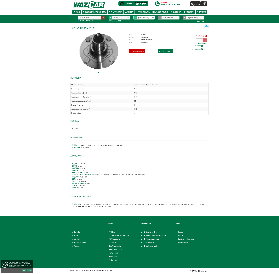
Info (29, 270)
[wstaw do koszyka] (205, 40)
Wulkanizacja (144, 12)
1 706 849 (103, 145)
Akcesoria (190, 12)
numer (82, 20)
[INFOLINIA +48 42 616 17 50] (158, 3)
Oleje (78, 12)
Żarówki (202, 12)
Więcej (76, 246)
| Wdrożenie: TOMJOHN (104, 270)
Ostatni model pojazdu (186, 239)
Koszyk (180, 235)
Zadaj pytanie (183, 242)
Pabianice (198, 49)
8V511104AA (96, 175)
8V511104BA (123, 175)
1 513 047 (81, 145)
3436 (80, 166)
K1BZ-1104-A (85, 147)
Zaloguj (180, 232)
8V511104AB (105, 175)
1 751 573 (111, 145)
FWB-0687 (83, 177)
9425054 (80, 179)
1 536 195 (96, 145)
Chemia (130, 12)
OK (103, 18)
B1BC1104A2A (132, 175)
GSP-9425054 (81, 181)
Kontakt (77, 232)
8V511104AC (114, 175)
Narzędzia (177, 12)
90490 (87, 183)
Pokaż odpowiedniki (137, 51)
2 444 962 (118, 145)
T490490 (80, 188)
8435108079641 (78, 129)
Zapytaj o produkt (165, 51)
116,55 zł (201, 36)
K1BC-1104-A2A (143, 175)
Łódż (199, 46)
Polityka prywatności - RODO (156, 235)
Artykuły (77, 239)
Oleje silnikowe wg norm (95, 12)
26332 (82, 170)
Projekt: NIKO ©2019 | (83, 270)
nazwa (90, 20)
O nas (76, 235)
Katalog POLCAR (161, 12)
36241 (86, 172)
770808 (82, 168)
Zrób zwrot (150, 242)
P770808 (82, 186)
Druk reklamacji (151, 246)
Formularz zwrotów (152, 239)
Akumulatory (116, 12)
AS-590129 (82, 164)
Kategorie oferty (80, 242)
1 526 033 (88, 145)
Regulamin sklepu (152, 232)
